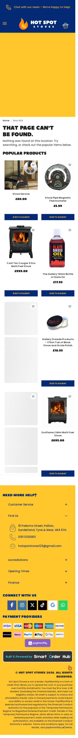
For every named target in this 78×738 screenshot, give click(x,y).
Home (6, 120)
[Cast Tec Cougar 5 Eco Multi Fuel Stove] (21, 242)
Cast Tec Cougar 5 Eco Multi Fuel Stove (21, 265)
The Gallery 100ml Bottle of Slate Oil (58, 276)
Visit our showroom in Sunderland (37, 55)
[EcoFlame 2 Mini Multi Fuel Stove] (58, 410)
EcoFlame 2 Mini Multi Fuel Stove (58, 434)
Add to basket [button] (21, 217)
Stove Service (21, 194)
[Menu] (8, 23)
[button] (64, 25)
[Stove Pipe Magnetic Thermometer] (58, 177)
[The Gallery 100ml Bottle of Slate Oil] (58, 248)
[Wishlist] (33, 165)
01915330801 (38, 44)
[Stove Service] (21, 175)
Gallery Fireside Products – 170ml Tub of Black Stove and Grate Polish (58, 342)
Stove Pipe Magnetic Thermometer (58, 199)
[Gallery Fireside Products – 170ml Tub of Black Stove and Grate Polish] (58, 318)
